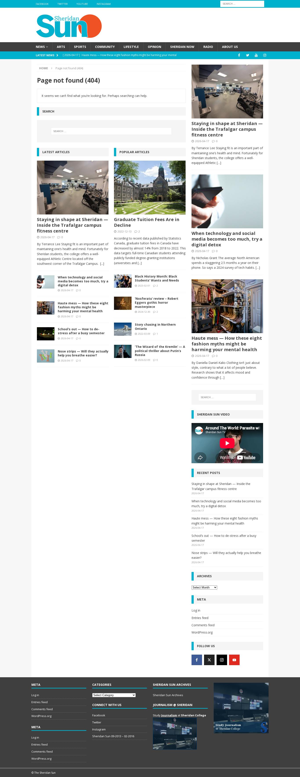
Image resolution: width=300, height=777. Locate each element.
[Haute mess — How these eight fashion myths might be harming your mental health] (45, 307)
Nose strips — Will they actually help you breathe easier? (83, 353)
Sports (80, 47)
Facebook (42, 3)
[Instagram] (265, 55)
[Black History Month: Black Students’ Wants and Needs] (123, 281)
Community (105, 47)
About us (230, 47)
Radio (208, 47)
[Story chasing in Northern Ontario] (123, 329)
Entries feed (200, 618)
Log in (196, 610)
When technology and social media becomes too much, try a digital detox (83, 281)
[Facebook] (239, 55)
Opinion (154, 47)
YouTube (82, 3)
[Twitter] (247, 55)
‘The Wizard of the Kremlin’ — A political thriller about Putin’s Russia (160, 351)
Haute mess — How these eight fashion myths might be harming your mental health (83, 307)
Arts (61, 47)
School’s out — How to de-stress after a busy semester (81, 331)
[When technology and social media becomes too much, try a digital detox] (45, 282)
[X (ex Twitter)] (209, 660)
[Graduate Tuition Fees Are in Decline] (150, 187)
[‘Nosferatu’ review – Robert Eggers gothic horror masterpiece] (123, 303)
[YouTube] (256, 55)
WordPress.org (202, 632)
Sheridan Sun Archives (168, 695)
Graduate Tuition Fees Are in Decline (146, 222)
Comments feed (203, 625)
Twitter (62, 3)
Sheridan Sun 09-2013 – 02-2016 (113, 736)
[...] (102, 263)
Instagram (104, 3)
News (40, 47)
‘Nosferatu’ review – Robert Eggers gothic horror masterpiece (156, 302)
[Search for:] (242, 3)
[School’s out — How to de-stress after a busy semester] (45, 333)
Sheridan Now (182, 47)
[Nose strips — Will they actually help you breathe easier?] (45, 356)
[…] (219, 163)
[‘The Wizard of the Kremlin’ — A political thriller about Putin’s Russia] (123, 351)
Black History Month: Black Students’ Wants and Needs (157, 278)
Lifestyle (131, 47)
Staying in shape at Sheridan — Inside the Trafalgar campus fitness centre (72, 225)
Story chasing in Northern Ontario (155, 326)
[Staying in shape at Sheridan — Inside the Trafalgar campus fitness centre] (73, 187)
